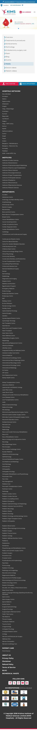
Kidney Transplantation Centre (11, 382)
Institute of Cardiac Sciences (10, 160)
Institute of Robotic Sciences (10, 187)
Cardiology (5, 232)
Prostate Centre (6, 558)
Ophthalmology (6, 456)
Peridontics (5, 545)
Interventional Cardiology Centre (11, 358)
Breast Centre (6, 217)
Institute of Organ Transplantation (12, 175)
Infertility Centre (7, 348)
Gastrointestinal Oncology (9, 311)
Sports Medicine (6, 602)
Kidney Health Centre (8, 377)
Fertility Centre (6, 308)
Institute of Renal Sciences (9, 182)
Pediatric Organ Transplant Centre (12, 518)
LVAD (3, 402)
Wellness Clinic (6, 639)
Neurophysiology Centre (9, 444)
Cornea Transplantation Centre (11, 261)
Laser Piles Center (7, 390)
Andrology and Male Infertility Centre (12, 199)
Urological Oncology (8, 629)
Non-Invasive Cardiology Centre (11, 449)
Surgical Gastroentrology (9, 606)
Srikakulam (5, 104)
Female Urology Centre (9, 306)
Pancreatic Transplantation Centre (12, 486)
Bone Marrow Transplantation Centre (13, 214)
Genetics (4, 315)
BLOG (4, 670)
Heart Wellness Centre (8, 335)
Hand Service (6, 325)
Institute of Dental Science (9, 163)
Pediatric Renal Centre (8, 526)
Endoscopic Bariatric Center (10, 293)
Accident (4, 194)
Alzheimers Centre (7, 197)
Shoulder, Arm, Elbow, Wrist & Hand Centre (14, 587)
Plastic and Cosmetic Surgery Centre (12, 550)
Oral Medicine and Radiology (10, 461)
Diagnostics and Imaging (9, 278)
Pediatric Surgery (7, 530)
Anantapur (5, 111)
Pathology (5, 491)
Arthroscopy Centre (8, 204)
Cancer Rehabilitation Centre (10, 219)
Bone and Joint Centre (8, 212)
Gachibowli (5, 118)
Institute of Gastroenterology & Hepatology (14, 165)
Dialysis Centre (6, 281)
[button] (16, 5)
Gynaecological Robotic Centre (11, 318)
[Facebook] (10, 683)
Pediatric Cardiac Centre (9, 494)
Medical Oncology (7, 407)
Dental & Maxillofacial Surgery (10, 268)
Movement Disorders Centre (10, 419)
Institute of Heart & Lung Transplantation (14, 168)
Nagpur (4, 121)
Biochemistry (6, 209)
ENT (3, 298)
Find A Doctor (6, 651)
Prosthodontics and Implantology (12, 560)
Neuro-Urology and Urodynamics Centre (14, 439)
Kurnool (4, 113)
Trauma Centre (6, 624)
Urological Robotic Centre (9, 631)
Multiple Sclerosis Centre (9, 422)
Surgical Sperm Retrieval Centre (11, 611)
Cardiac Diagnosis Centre (9, 227)
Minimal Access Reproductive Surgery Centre (15, 412)
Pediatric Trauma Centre (9, 533)
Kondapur (5, 96)
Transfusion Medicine (8, 621)
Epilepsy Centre (6, 301)
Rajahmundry (6, 101)
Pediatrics (5, 540)
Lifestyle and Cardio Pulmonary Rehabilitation (15, 395)
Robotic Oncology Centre (9, 582)
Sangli (4, 136)
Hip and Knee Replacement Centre (12, 343)
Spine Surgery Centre (8, 599)
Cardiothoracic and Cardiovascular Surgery (14, 234)
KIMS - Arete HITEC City (9, 153)
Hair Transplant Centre (8, 323)
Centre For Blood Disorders (10, 241)
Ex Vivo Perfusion (7, 303)
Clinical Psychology (7, 254)
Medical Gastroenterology (9, 404)
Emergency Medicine (8, 288)
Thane (4, 138)
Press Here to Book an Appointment (25, 1)
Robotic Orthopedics (8, 585)
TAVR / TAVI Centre (7, 614)
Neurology (5, 442)
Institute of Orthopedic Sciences (11, 177)
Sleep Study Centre (7, 590)
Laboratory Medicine (8, 385)
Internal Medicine (7, 355)
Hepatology (5, 340)
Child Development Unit (9, 246)
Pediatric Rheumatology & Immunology (13, 528)
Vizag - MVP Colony (7, 123)
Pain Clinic (5, 479)
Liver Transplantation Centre (10, 399)
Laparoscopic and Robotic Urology (12, 387)
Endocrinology (6, 291)
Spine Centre (6, 597)
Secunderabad (6, 94)
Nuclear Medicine (7, 451)
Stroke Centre (6, 604)
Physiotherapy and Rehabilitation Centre (14, 548)
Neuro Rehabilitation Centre (10, 437)
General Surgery (6, 313)
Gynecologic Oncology (8, 320)
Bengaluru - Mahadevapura (10, 143)
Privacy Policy (8, 658)
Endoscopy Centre (7, 296)
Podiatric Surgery (7, 553)
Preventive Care (6, 555)
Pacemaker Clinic (7, 476)
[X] (14, 683)
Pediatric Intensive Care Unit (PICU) (12, 506)
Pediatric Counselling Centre (10, 498)
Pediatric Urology (7, 535)
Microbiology (6, 409)
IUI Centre (5, 370)
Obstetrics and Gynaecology (10, 454)
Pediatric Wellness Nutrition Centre (12, 538)
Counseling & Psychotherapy (10, 264)
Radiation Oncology (8, 568)
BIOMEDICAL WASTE (10, 673)
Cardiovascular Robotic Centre (11, 239)
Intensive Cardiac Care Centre (10, 353)
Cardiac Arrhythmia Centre (10, 224)
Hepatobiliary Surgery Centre (10, 338)
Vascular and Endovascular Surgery (12, 636)
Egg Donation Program (9, 286)
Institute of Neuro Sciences (10, 170)
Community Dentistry (8, 256)
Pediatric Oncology (7, 513)
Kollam (4, 141)
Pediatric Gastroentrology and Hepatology (14, 503)
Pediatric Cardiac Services (9, 496)
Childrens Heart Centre (8, 249)
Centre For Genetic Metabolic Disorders (13, 244)
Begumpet (5, 116)
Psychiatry (5, 563)
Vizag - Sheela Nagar (8, 108)
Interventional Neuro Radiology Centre (13, 360)
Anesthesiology (6, 202)
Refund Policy (7, 664)
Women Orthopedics (8, 641)
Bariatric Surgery (7, 207)
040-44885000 (26, 12)
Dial (9, 1)
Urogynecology (6, 626)
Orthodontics (6, 466)
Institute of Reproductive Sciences (12, 185)
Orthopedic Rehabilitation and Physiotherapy (15, 474)
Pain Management (7, 481)
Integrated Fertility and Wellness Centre (13, 350)
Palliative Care (6, 484)
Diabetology (5, 276)
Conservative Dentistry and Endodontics (13, 259)
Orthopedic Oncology (8, 471)
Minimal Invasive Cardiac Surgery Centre (13, 414)
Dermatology (6, 273)
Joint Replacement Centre (9, 375)
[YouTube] (22, 683)
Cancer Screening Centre (9, 222)
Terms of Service (8, 667)
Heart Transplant (7, 330)
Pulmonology (6, 565)
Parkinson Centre (7, 489)
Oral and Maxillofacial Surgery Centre (12, 459)
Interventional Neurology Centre (11, 363)
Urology (4, 634)
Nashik (4, 128)
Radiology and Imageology (10, 570)
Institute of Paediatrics (8, 180)
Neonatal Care (6, 424)
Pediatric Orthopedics (8, 521)
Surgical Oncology (7, 609)
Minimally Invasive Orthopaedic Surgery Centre (15, 417)
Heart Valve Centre (7, 333)
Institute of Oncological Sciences (11, 172)
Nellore (4, 99)
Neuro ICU (5, 434)
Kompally (5, 148)
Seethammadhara (7, 131)
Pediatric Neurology (8, 508)
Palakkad (4, 151)
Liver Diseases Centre (8, 397)
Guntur (4, 133)
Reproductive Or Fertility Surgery (11, 578)
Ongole (4, 106)
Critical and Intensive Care (9, 266)
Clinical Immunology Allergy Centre (12, 251)
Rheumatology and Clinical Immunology (14, 580)
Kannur (4, 126)
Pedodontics (6, 543)
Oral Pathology (6, 464)
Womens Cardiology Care (9, 644)
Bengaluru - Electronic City (10, 146)
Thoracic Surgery (7, 619)
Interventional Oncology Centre (11, 365)
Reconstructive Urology (9, 573)
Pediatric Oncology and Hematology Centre (14, 516)
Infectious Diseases (7, 345)
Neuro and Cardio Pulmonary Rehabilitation (14, 432)
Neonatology (6, 427)
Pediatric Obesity (7, 511)
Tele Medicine (6, 616)
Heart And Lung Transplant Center (12, 328)
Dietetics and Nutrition (8, 283)
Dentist (4, 271)
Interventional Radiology (9, 367)
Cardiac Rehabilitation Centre (10, 229)
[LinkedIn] (27, 683)
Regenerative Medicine (8, 575)
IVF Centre (5, 372)
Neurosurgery (6, 447)
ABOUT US (6, 655)
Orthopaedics (6, 469)
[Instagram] (18, 683)
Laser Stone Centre (7, 392)
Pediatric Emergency (8, 501)
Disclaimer (6, 661)
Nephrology (5, 429)
